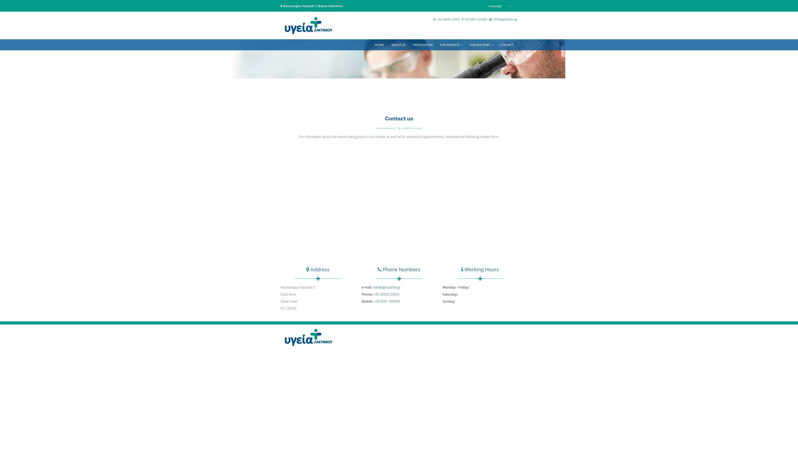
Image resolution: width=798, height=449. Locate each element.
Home (379, 45)
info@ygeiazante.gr (505, 19)
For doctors (479, 45)
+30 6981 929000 (475, 19)
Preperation (423, 45)
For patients (449, 45)
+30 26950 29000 (448, 19)
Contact (507, 45)
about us (398, 45)
